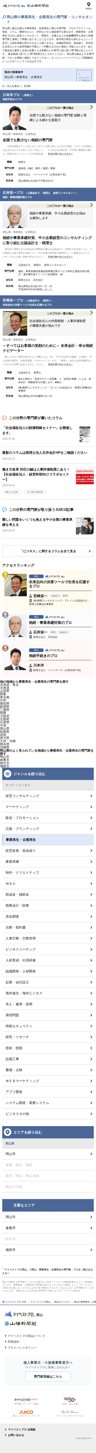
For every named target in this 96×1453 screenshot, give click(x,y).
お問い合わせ (16, 1435)
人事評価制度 (36, 492)
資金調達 (12, 916)
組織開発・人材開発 (21, 971)
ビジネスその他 (17, 1114)
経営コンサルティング (22, 796)
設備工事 (12, 1059)
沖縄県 (4, 747)
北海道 (4, 688)
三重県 (4, 710)
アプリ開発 (14, 1092)
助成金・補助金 (17, 894)
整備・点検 (14, 1070)
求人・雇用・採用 (19, 1004)
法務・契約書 (16, 927)
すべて (10, 785)
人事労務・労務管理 (21, 938)
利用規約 (13, 1341)
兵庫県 (4, 722)
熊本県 (4, 744)
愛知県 (4, 703)
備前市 (11, 1250)
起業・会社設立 (17, 982)
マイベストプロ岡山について (26, 1336)
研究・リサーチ (17, 1037)
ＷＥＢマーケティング (22, 1081)
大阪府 (4, 716)
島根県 (4, 731)
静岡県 (4, 706)
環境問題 (12, 1015)
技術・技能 (14, 1048)
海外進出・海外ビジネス (24, 993)
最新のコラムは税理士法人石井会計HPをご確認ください (44, 452)
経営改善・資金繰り (21, 850)
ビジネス (24, 785)
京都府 (4, 719)
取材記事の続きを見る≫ (60, 154)
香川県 (4, 738)
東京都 (4, 697)
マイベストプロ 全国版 (21, 1429)
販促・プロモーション (22, 818)
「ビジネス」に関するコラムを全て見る (48, 551)
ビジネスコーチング (21, 949)
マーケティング (17, 807)
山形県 (4, 691)
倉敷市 (11, 1228)
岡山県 (4, 728)
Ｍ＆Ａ (11, 883)
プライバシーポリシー (22, 1347)
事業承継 (12, 861)
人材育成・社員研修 (21, 960)
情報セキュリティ (19, 1026)
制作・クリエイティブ (22, 872)
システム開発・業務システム (27, 1103)
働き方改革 (12, 492)
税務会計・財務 (17, 905)
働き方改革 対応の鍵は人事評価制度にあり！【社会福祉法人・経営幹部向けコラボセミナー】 (36, 474)
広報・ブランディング (22, 829)
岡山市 (4, 756)
